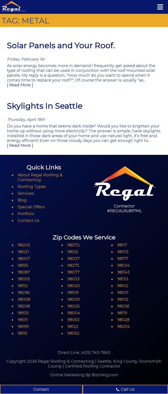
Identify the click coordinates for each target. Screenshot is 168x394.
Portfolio (26, 213)
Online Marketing (67, 375)
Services (26, 193)
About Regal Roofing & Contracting (40, 177)
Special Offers (31, 207)
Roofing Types (32, 186)
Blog (22, 200)
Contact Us (28, 220)
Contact (41, 389)
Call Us (128, 389)
